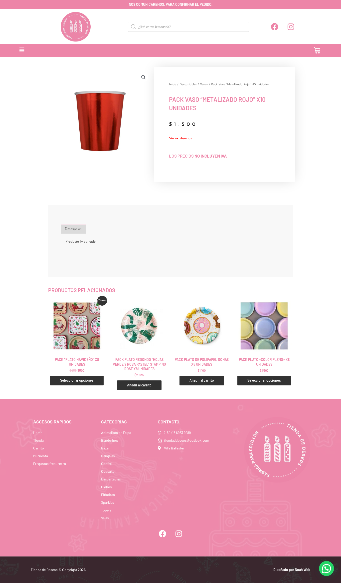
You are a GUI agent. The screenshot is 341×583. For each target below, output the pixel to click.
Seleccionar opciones (77, 380)
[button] (154, 51)
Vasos (204, 84)
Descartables (188, 84)
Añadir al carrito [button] (139, 385)
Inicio (172, 84)
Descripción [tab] (73, 229)
